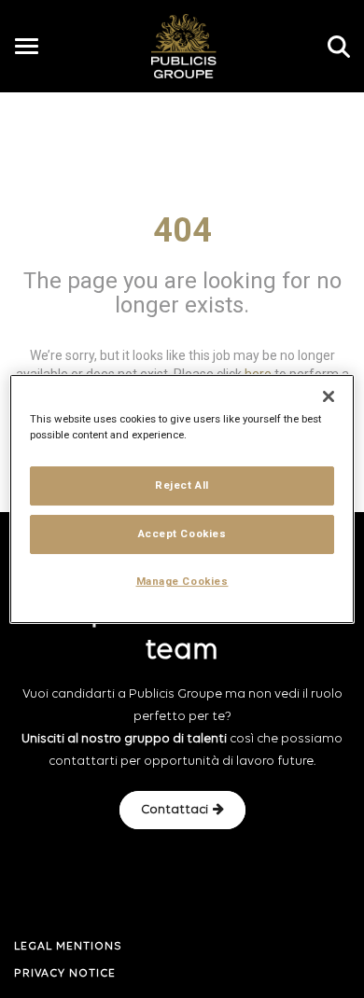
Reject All (182, 485)
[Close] (328, 396)
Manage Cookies (182, 581)
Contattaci (174, 810)
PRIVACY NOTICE (65, 973)
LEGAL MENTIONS (68, 946)
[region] (182, 499)
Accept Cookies (182, 533)
